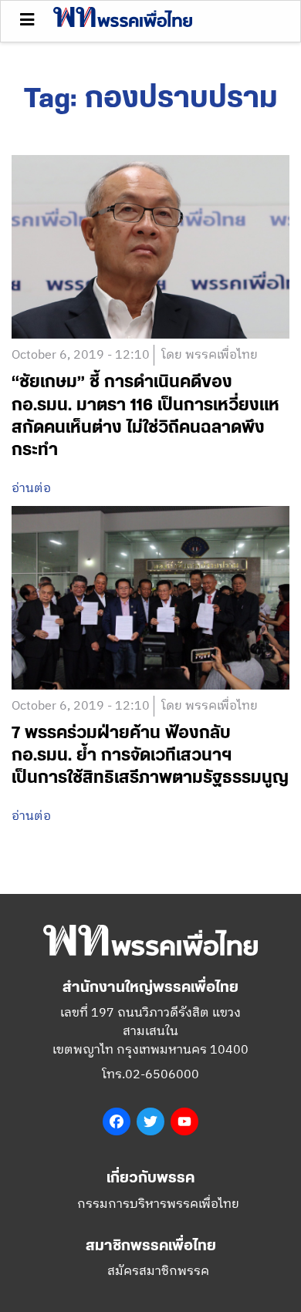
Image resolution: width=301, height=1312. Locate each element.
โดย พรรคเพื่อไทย (209, 355)
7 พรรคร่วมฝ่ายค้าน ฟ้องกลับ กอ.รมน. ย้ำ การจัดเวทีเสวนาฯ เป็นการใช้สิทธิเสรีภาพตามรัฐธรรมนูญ (150, 755)
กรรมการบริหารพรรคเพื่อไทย (158, 1204)
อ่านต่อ (31, 489)
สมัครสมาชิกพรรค (158, 1271)
